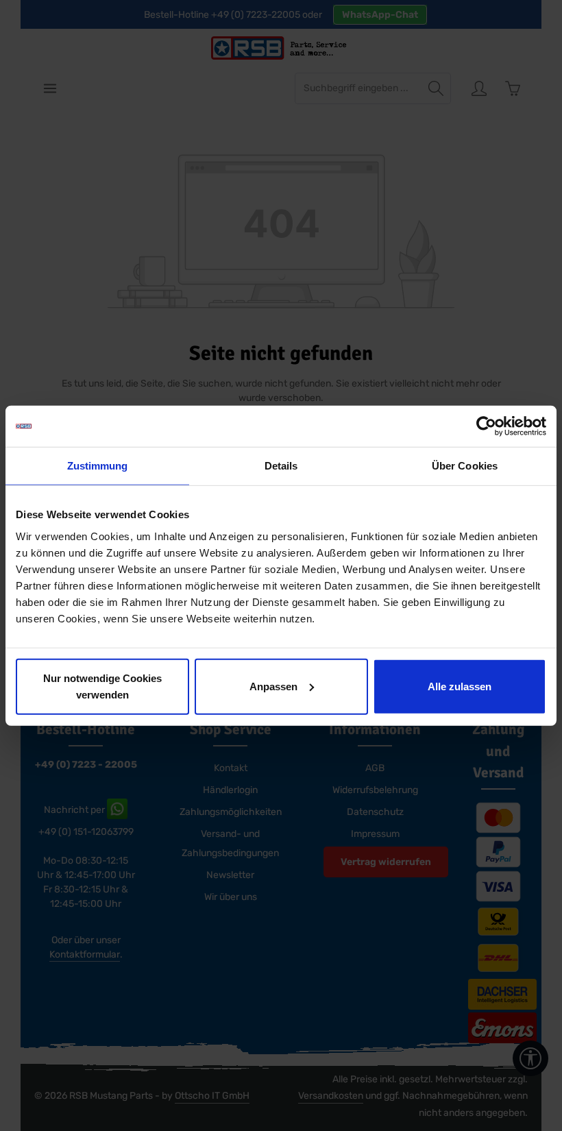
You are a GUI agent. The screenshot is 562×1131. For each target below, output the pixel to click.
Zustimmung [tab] (97, 466)
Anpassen (273, 686)
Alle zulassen (459, 686)
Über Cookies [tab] (465, 466)
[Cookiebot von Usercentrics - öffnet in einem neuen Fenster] (486, 426)
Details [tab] (281, 466)
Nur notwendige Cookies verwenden (102, 686)
